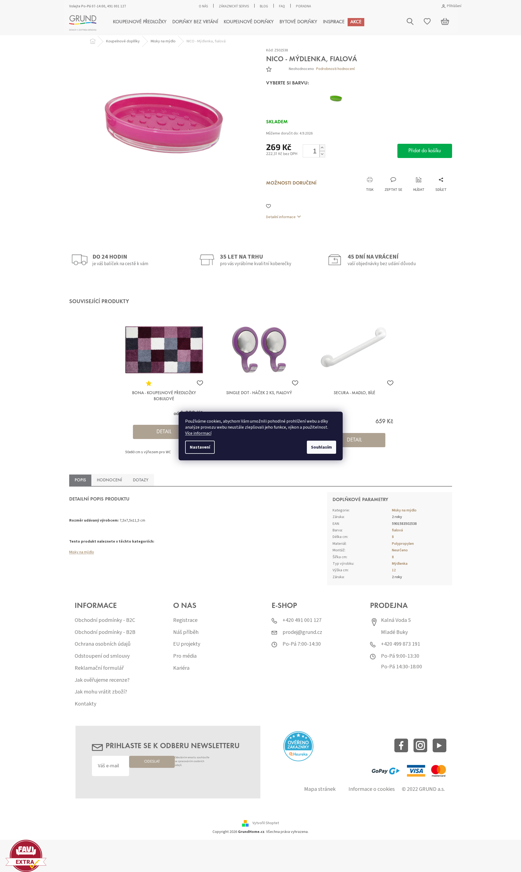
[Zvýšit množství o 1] (322, 148)
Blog (264, 6)
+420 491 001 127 (302, 620)
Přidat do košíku (424, 151)
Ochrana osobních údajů (102, 644)
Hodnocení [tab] (109, 480)
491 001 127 (116, 6)
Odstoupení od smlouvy (102, 656)
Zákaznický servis (234, 6)
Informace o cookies (371, 789)
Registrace (185, 620)
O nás (203, 6)
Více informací (198, 433)
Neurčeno (400, 550)
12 (394, 570)
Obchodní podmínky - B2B (105, 632)
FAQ (282, 6)
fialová (397, 530)
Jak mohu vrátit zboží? (101, 692)
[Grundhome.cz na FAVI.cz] (25, 856)
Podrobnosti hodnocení (335, 69)
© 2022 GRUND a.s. (423, 789)
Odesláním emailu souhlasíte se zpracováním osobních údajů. (192, 761)
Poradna (303, 6)
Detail (163, 432)
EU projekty (186, 644)
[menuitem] (139, 22)
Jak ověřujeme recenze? (102, 680)
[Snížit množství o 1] (322, 154)
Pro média (185, 656)
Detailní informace (281, 217)
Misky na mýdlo (81, 552)
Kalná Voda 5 (396, 620)
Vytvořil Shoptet (265, 823)
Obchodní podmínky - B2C (105, 620)
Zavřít (295, 171)
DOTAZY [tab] (141, 480)
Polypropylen (403, 543)
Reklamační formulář (99, 668)
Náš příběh (186, 632)
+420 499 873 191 (400, 644)
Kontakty (85, 704)
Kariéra (181, 668)
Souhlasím (321, 447)
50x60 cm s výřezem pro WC (148, 452)
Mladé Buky (394, 632)
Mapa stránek (320, 789)
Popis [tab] (80, 480)
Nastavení (200, 447)
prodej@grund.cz (302, 632)
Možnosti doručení (291, 183)
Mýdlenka (400, 563)
